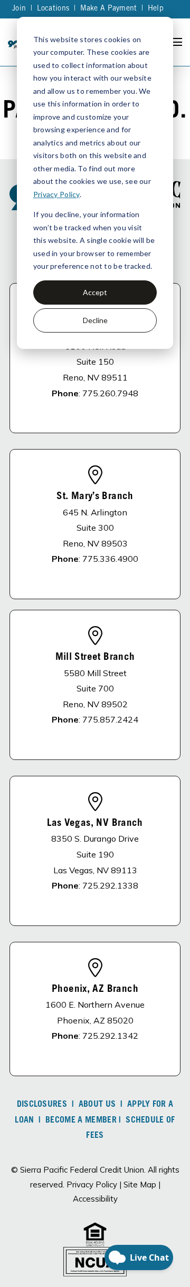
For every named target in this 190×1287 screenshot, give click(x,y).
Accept (95, 292)
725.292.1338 (110, 885)
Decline (95, 320)
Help (156, 9)
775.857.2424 (110, 719)
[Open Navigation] (176, 42)
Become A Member (81, 1120)
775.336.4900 (110, 558)
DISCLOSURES (42, 1104)
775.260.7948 (110, 393)
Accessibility (95, 1199)
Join (19, 9)
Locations (53, 9)
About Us (97, 1104)
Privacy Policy (56, 194)
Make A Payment (108, 9)
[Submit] (174, 155)
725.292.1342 (110, 1035)
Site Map (140, 1184)
